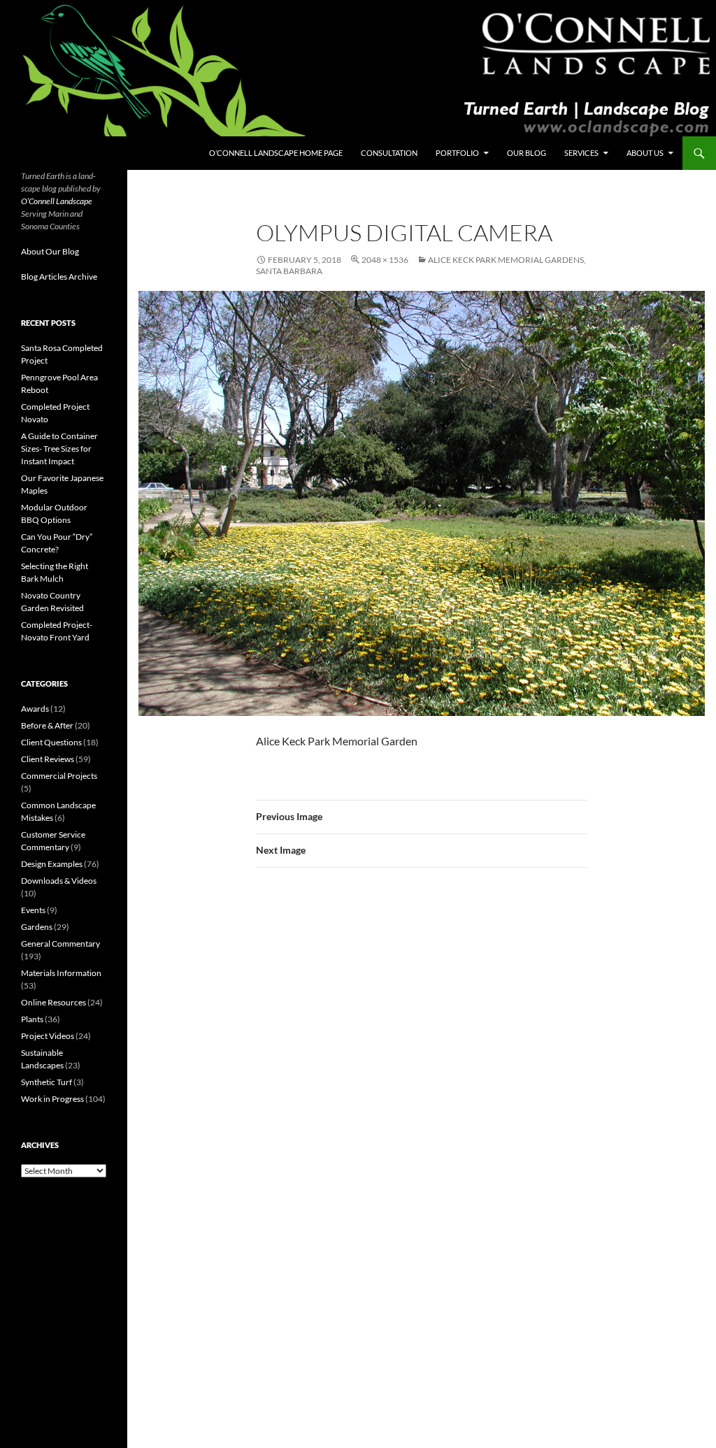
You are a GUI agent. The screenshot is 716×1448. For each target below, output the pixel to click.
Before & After (47, 725)
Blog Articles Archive (59, 276)
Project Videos (47, 1036)
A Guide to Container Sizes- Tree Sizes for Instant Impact (59, 448)
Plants (32, 1019)
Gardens (36, 927)
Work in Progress (52, 1099)
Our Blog (526, 152)
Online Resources (53, 1002)
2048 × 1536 (384, 260)
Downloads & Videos (58, 880)
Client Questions (51, 742)
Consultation (389, 152)
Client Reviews (47, 759)
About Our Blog (50, 251)
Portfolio (457, 152)
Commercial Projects (59, 775)
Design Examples (52, 864)
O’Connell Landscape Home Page (276, 152)
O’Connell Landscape (56, 201)
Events (33, 910)
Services (581, 152)
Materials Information (61, 973)
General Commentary (60, 943)
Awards (35, 708)
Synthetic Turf (46, 1082)
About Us (645, 152)
